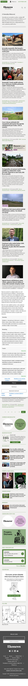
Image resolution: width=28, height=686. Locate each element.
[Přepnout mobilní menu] (25, 7)
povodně (23, 190)
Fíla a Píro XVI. (5, 624)
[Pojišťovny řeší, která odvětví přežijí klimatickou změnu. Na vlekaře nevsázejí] (12, 200)
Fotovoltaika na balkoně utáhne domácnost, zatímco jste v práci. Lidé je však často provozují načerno (17, 457)
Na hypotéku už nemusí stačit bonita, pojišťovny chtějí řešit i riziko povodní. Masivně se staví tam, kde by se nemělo (14, 171)
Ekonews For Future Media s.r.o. (19, 673)
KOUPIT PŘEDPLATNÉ (22, 1)
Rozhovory (12, 260)
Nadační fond (19, 656)
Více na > (21, 566)
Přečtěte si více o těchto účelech (19, 379)
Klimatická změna (5, 190)
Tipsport (22, 260)
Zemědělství (20, 62)
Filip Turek (10, 102)
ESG (20, 139)
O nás (4, 656)
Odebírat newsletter (14, 641)
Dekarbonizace (22, 100)
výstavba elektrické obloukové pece (9, 103)
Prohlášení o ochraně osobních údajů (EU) (12, 663)
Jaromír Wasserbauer (19, 405)
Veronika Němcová (5, 62)
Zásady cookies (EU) (12, 661)
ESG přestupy (10, 140)
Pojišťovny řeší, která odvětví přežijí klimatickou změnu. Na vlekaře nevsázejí (13, 210)
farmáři (3, 63)
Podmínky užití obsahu (14, 675)
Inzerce (10, 656)
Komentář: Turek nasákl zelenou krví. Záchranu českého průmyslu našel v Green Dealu (13, 84)
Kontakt (7, 657)
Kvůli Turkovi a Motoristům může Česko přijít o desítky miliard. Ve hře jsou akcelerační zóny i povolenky (17, 464)
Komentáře (4, 102)
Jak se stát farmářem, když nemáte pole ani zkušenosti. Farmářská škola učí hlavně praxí (18, 506)
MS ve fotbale (17, 260)
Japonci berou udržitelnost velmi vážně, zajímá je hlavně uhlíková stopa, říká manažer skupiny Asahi (13, 282)
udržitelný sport (5, 261)
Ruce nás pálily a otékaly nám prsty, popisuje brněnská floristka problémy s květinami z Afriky (18, 450)
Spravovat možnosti (14, 390)
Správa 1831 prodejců (7, 379)
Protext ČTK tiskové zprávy (12, 659)
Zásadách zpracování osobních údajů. (14, 670)
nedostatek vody (8, 63)
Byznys (20, 189)
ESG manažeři (4, 140)
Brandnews (20, 259)
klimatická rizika (13, 190)
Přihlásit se (14, 665)
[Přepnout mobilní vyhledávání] (22, 7)
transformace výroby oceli (17, 102)
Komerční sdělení (16, 657)
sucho (13, 63)
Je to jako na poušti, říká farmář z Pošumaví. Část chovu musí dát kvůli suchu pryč (14, 49)
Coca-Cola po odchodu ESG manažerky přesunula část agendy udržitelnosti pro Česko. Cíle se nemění (13, 124)
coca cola (24, 139)
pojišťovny (19, 190)
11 (19, 412)
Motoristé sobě (5, 407)
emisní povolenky (11, 405)
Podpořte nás (4, 1)
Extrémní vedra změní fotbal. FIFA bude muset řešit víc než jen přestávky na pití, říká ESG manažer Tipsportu (13, 246)
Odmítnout (14, 386)
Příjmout (14, 383)
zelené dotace (11, 407)
